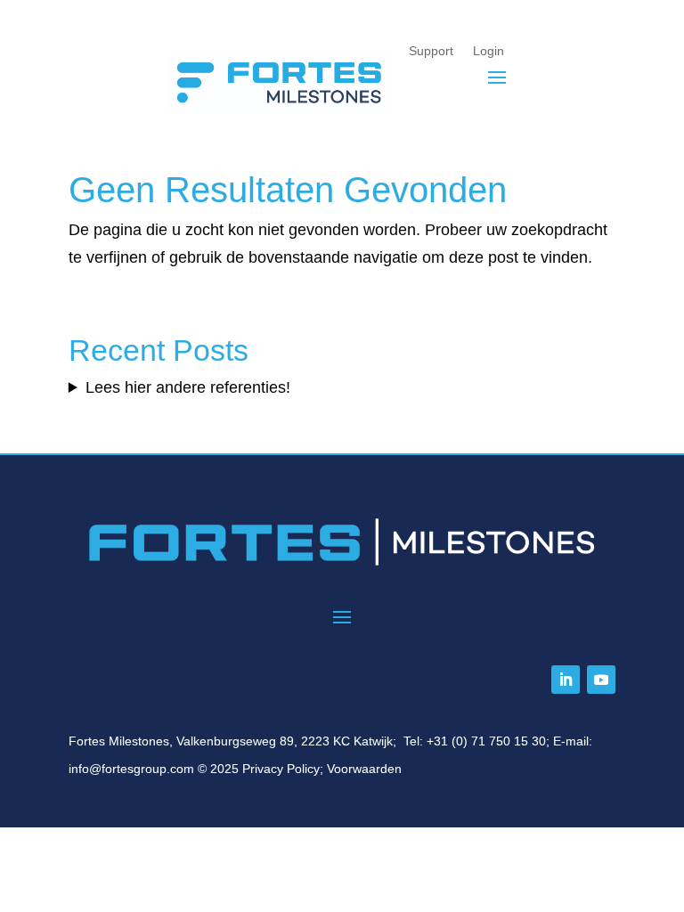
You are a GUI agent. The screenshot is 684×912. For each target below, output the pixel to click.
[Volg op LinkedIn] (565, 679)
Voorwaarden (364, 768)
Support (432, 51)
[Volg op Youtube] (601, 679)
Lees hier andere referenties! (188, 387)
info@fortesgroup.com (131, 768)
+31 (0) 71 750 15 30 (486, 741)
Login (489, 51)
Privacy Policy (281, 768)
